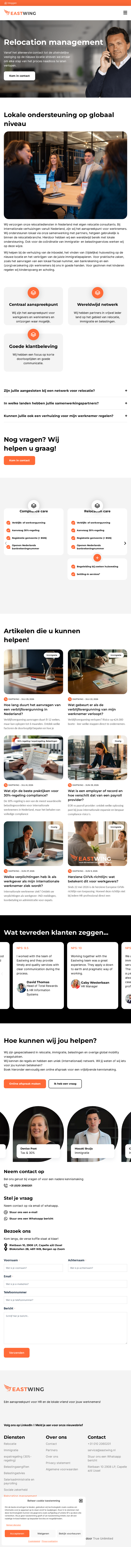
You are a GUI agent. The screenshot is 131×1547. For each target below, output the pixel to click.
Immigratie (11, 1450)
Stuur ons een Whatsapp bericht (104, 1458)
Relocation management (20, 1496)
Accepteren (17, 1533)
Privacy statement (58, 1463)
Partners (52, 1450)
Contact (51, 1443)
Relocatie (10, 1443)
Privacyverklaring (50, 1541)
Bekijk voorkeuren (70, 1533)
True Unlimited (103, 1538)
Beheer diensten (13, 1525)
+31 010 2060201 (99, 1443)
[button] (80, 1500)
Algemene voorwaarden (62, 1469)
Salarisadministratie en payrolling (19, 1481)
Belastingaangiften (16, 1466)
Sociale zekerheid (15, 1489)
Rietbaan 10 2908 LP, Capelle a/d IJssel (107, 1468)
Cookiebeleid (34, 1541)
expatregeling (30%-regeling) (17, 1458)
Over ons (52, 1456)
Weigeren (43, 1533)
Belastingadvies (14, 1473)
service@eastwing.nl (102, 1450)
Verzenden (16, 1352)
